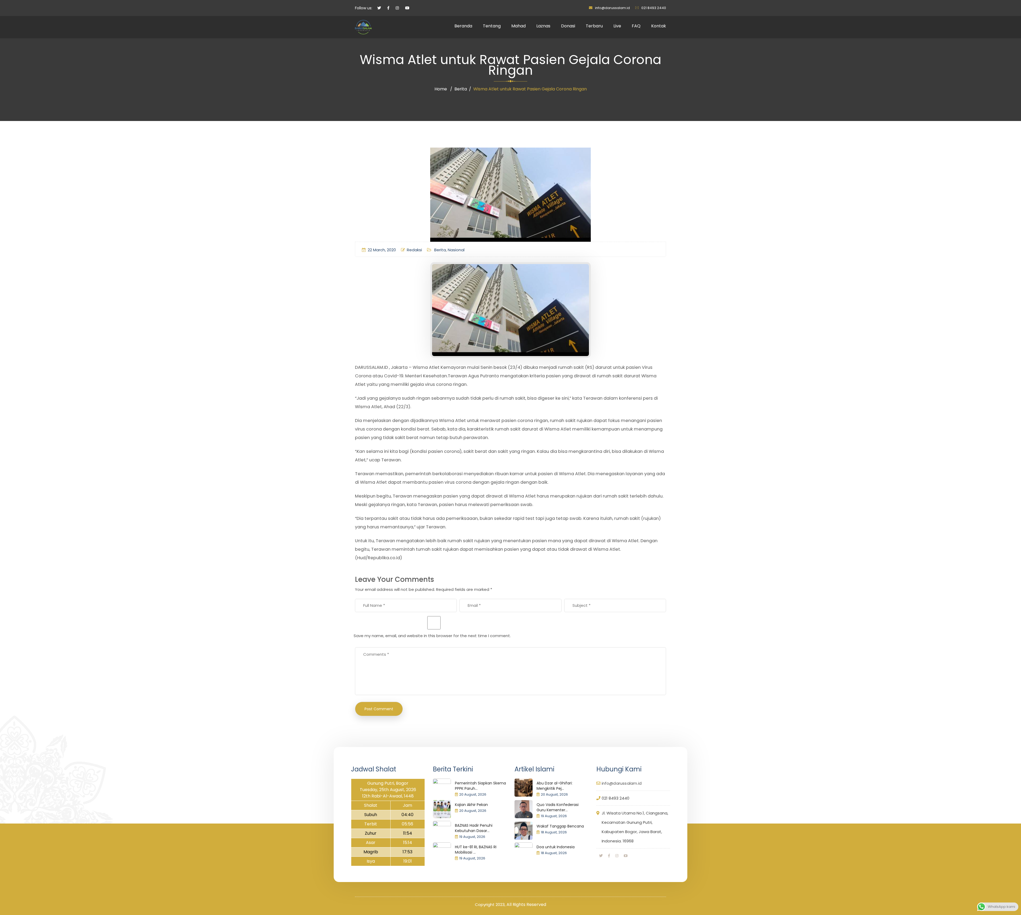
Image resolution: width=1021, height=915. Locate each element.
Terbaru (594, 26)
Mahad (518, 26)
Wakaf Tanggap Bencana (560, 826)
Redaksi (414, 250)
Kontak (658, 26)
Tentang (492, 26)
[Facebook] (609, 856)
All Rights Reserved (526, 904)
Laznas (543, 26)
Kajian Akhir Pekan (471, 804)
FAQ (636, 26)
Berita (460, 89)
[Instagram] (616, 856)
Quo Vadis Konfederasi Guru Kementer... (558, 807)
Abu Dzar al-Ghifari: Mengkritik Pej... (554, 785)
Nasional (456, 250)
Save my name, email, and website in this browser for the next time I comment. (432, 635)
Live (617, 26)
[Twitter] (601, 856)
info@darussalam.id (612, 7)
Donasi (568, 26)
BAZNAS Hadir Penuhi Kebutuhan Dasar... (473, 828)
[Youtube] (625, 856)
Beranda (463, 26)
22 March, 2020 (382, 250)
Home (440, 89)
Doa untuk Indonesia (556, 847)
